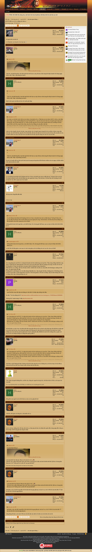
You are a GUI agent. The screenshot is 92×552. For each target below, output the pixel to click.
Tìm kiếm (7, 11)
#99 (63, 468)
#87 (63, 182)
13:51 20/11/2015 (10, 251)
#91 (63, 277)
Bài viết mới (69, 27)
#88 (63, 203)
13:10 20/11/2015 (10, 104)
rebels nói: (10, 59)
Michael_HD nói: (12, 215)
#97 (63, 416)
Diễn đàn (42, 9)
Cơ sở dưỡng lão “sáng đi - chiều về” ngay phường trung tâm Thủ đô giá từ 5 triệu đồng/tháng (76, 43)
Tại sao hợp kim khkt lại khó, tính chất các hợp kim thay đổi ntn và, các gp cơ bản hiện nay (77, 53)
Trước (7, 25)
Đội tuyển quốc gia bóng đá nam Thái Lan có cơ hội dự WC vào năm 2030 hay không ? (76, 35)
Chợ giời (64, 9)
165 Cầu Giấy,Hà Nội (59, 344)
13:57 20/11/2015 (10, 277)
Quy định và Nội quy (66, 533)
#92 (63, 301)
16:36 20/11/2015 (10, 494)
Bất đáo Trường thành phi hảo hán (76, 60)
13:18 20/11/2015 (10, 165)
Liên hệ (59, 533)
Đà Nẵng (62, 377)
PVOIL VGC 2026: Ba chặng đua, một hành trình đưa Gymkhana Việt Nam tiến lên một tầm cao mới (33, 14)
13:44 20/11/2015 (10, 228)
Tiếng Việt (9, 533)
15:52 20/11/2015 (10, 402)
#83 (63, 78)
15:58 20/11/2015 (10, 416)
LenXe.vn (22, 9)
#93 (63, 336)
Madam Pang (73, 29)
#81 (63, 28)
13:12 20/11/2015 (10, 137)
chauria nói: (11, 91)
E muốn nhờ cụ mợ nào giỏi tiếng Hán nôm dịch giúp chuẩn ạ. (76, 56)
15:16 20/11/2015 (10, 387)
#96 (63, 402)
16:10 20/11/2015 (10, 468)
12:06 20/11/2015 (10, 45)
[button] (38, 9)
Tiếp (28, 25)
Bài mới (36, 9)
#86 (63, 165)
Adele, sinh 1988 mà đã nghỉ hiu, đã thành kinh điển (77, 39)
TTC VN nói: (11, 314)
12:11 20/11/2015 (10, 78)
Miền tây (62, 190)
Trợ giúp (74, 533)
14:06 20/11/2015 (10, 301)
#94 (63, 368)
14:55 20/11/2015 (10, 368)
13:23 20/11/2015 (10, 182)
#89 (63, 228)
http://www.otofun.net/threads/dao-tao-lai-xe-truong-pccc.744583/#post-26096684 (41, 295)
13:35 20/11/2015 (10, 203)
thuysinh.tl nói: (11, 290)
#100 (62, 494)
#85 (63, 137)
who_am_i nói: (11, 507)
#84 (63, 104)
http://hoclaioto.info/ (28, 298)
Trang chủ (29, 9)
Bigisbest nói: (11, 481)
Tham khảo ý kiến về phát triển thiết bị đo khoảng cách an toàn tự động (77, 49)
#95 (63, 387)
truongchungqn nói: (12, 241)
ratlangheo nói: (11, 116)
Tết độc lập (73, 46)
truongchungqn (10, 23)
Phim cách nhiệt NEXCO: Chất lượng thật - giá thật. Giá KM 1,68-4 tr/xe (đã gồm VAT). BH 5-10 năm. (47, 550)
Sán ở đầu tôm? (74, 32)
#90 (63, 251)
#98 (63, 432)
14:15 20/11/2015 (10, 336)
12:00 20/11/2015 (10, 28)
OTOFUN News (80, 533)
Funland (57, 9)
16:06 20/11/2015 (10, 432)
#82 (63, 45)
